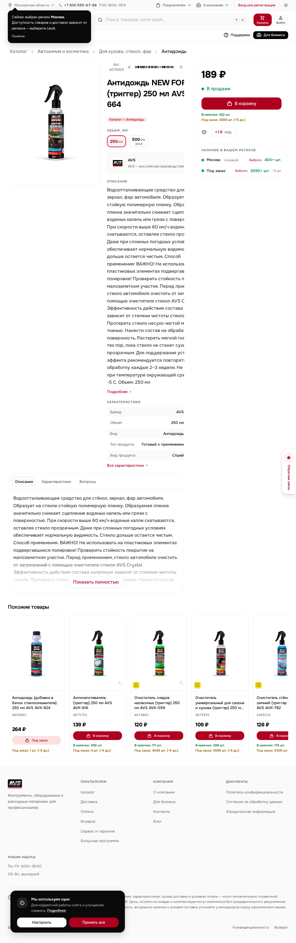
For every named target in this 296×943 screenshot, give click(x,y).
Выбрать (255, 160)
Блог (157, 821)
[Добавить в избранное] (57, 622)
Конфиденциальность (251, 927)
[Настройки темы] (286, 5)
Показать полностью (96, 582)
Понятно (18, 36)
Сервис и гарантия (98, 831)
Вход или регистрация (256, 5)
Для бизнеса (274, 35)
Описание (24, 481)
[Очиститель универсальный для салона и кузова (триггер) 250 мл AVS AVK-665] (220, 653)
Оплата (87, 811)
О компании (213, 5)
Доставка (89, 801)
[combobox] (168, 19)
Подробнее (117, 391)
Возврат (88, 821)
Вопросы (87, 481)
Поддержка (240, 35)
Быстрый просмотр (39, 684)
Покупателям (174, 5)
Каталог (18, 51)
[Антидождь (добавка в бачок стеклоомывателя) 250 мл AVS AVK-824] (36, 653)
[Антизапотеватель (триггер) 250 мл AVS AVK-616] (97, 653)
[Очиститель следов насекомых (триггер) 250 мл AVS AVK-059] (158, 653)
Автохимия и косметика (63, 51)
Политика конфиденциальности (254, 792)
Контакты (161, 811)
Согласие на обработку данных (254, 801)
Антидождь (174, 51)
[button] (152, 67)
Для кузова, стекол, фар (125, 51)
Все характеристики (125, 465)
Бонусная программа (100, 840)
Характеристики (56, 481)
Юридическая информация (250, 811)
